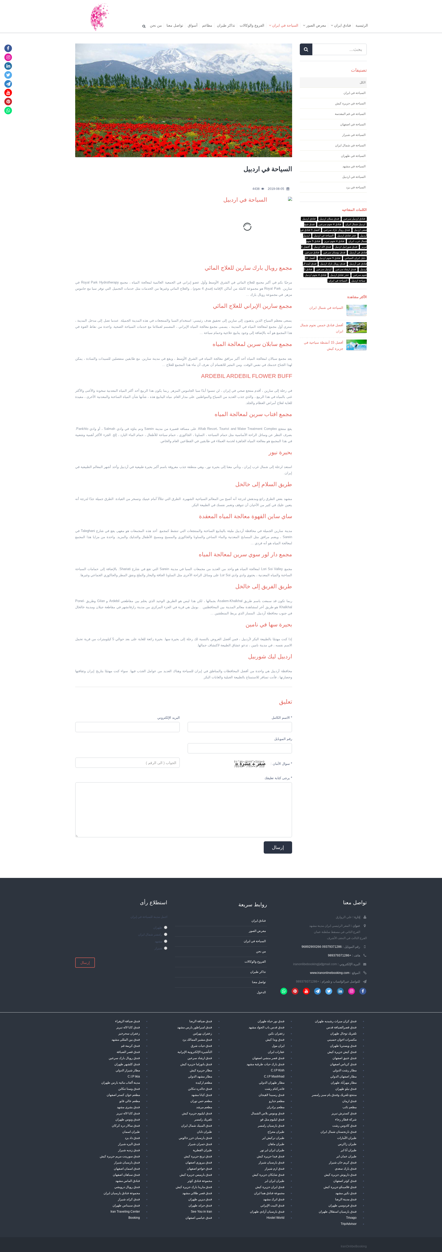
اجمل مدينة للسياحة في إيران (148, 916)
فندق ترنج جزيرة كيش (198, 1156)
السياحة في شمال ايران (326, 308)
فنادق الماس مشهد (127, 1180)
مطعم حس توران (201, 1101)
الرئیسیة (362, 25)
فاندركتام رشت (274, 1088)
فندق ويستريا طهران (343, 1045)
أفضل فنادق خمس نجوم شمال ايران (321, 328)
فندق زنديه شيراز (129, 1150)
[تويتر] (8, 75)
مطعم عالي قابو (129, 1101)
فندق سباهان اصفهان (126, 1174)
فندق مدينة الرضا (346, 1199)
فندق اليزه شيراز (129, 1144)
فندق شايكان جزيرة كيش (268, 1174)
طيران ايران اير (274, 1180)
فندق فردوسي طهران (342, 1205)
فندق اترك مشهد (273, 1199)
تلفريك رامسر (203, 1119)
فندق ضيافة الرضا (200, 1021)
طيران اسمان (131, 1131)
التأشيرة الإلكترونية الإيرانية (195, 1051)
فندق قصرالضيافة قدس (341, 1027)
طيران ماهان (276, 1144)
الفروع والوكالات (252, 25)
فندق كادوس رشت (344, 1125)
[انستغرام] (8, 57)
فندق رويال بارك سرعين (124, 1058)
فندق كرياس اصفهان (343, 1064)
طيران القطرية (202, 1150)
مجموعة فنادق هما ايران (269, 1193)
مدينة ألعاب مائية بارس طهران (120, 1082)
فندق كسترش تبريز (344, 1113)
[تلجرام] (8, 83)
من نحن (156, 25)
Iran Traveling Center (125, 1211)
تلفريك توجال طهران (343, 1033)
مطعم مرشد (204, 1107)
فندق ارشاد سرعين (199, 1058)
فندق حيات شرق (201, 1045)
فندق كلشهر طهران (127, 1064)
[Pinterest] (8, 101)
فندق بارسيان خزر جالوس (195, 1137)
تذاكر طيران (226, 25)
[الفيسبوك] (8, 48)
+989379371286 (339, 955)
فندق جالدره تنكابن (200, 1088)
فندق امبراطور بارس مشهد (194, 1027)
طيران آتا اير (349, 1150)
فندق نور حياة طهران (271, 1021)
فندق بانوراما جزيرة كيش (196, 1064)
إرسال (85, 963)
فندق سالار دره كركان (126, 1125)
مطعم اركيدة (204, 1082)
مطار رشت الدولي (345, 1070)
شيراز (158, 948)
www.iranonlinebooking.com (329, 972)
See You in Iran (201, 1211)
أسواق (192, 25)
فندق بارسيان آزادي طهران (267, 1211)
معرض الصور (315, 25)
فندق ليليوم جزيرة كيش (197, 1113)
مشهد (158, 941)
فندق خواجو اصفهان (199, 1168)
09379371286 (332, 946)
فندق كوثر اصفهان (345, 1180)
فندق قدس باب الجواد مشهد (266, 1027)
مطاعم (207, 25)
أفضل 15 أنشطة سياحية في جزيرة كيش (323, 346)
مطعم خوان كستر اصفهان (123, 1094)
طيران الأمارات (347, 1137)
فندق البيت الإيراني (272, 1205)
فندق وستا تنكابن (129, 1088)
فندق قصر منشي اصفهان (268, 1058)
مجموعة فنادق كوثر (199, 1180)
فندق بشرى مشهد (128, 1107)
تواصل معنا (175, 25)
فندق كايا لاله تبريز (128, 1027)
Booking (134, 1217)
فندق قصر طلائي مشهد (197, 1193)
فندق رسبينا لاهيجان (271, 1094)
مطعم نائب (349, 1107)
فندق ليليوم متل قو (272, 1119)
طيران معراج (276, 1131)
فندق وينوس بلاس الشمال (267, 1113)
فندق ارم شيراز (274, 1168)
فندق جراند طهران (200, 1205)
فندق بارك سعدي (346, 1168)
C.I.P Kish (277, 1070)
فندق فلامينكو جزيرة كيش (340, 1187)
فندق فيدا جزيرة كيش (270, 1156)
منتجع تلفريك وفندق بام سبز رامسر (334, 1094)
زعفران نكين (276, 1033)
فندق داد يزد (132, 1137)
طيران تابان (204, 1131)
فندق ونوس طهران (127, 1119)
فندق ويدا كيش (275, 1039)
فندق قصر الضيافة (128, 1051)
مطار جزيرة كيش (201, 1070)
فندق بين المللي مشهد (126, 1039)
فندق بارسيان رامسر (271, 1125)
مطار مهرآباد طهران (344, 1082)
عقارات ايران (276, 1051)
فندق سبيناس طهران (126, 1205)
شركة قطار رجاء (346, 1119)
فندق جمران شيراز (200, 1144)
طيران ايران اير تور (272, 1150)
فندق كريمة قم (130, 1045)
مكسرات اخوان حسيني (342, 1039)
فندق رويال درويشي (127, 1187)
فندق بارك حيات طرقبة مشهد (265, 1064)
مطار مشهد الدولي (200, 1076)
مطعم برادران (275, 1107)
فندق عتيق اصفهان (345, 1058)
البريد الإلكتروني (168, 718)
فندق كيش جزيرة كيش (342, 1051)
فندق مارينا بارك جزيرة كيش (194, 1187)
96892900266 (311, 946)
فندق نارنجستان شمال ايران (339, 1131)
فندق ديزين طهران (200, 1199)
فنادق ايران (342, 25)
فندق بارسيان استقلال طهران (338, 1211)
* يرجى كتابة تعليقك (278, 778)
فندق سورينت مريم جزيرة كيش (120, 1156)
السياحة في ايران (284, 25)
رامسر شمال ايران (150, 934)
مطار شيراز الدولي (128, 1070)
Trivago (351, 1217)
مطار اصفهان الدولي (343, 1076)
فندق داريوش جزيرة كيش (340, 1174)
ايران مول (278, 1045)
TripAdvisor (349, 1223)
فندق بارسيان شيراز (271, 1162)
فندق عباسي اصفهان (198, 1217)
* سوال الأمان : (281, 764)
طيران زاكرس (347, 1144)
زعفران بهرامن (202, 1033)
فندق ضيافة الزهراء (127, 1021)
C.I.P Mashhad (274, 1076)
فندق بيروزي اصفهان (198, 1162)
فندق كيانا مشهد (201, 1094)
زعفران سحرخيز (129, 1033)
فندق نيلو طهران (346, 1088)
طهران (157, 927)
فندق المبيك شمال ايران (196, 1125)
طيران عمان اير (346, 1156)
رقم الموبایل (283, 739)
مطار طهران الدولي (271, 1082)
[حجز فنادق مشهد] (99, 16)
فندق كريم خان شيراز (343, 1162)
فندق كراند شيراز (129, 1199)
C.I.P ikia (134, 1076)
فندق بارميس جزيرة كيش (196, 1174)
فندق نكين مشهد (346, 1193)
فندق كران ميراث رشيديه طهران (336, 1021)
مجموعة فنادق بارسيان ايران (122, 1193)
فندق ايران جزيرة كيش (269, 1187)
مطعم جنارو (276, 1101)
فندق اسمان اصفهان (127, 1168)
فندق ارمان (349, 1101)
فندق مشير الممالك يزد (197, 1039)
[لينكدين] (8, 66)
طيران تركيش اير (273, 1137)
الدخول (261, 992)
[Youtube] (8, 92)
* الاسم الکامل (282, 718)
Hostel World (275, 1217)
